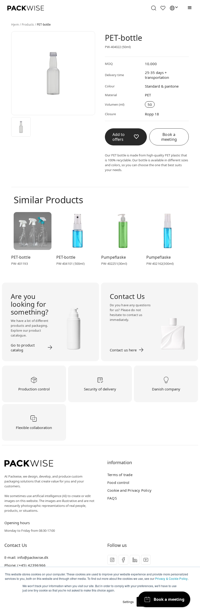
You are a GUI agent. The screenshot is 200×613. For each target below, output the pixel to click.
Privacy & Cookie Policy (171, 578)
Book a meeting (169, 137)
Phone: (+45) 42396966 (25, 565)
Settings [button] (128, 602)
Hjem (15, 24)
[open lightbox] (21, 127)
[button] (188, 7)
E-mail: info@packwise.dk (26, 557)
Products (28, 24)
